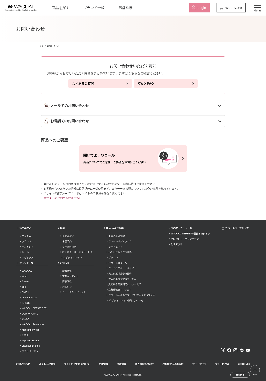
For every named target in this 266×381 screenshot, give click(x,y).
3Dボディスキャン (72, 257)
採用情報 (121, 364)
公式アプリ (176, 244)
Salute (25, 281)
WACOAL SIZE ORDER (34, 308)
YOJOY (26, 319)
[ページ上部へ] (255, 370)
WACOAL (27, 270)
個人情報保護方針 (144, 364)
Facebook (229, 350)
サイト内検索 (222, 364)
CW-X (25, 335)
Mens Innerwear (30, 330)
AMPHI (25, 292)
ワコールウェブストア (237, 228)
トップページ (42, 46)
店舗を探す (68, 236)
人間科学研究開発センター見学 (124, 284)
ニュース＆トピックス (74, 292)
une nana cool (29, 297)
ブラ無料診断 (69, 247)
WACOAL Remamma (33, 324)
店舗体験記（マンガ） (120, 289)
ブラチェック (115, 247)
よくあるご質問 (83, 83)
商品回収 (67, 281)
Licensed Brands (31, 345)
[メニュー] (257, 7)
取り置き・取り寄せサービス (77, 252)
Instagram (235, 350)
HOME (240, 374)
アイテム (26, 236)
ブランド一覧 (93, 8)
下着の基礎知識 (116, 236)
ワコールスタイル (117, 263)
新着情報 (67, 270)
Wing (24, 276)
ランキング (27, 247)
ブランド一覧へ (30, 351)
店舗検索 (126, 8)
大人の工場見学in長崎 (119, 273)
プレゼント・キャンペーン (185, 239)
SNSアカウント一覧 (181, 228)
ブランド (26, 241)
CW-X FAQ (146, 83)
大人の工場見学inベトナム (122, 279)
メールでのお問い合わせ (69, 105)
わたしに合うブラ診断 (120, 252)
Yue (24, 287)
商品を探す (60, 8)
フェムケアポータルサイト (122, 268)
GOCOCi (26, 303)
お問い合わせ (23, 364)
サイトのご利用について (77, 364)
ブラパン (113, 257)
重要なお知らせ (70, 276)
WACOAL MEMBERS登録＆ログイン (190, 233)
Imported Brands (30, 340)
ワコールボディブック (120, 241)
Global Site (244, 364)
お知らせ (64, 263)
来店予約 (67, 241)
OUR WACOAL (30, 313)
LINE (242, 350)
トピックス (27, 257)
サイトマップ (199, 364)
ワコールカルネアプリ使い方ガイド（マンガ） (133, 295)
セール (25, 252)
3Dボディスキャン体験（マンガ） (126, 300)
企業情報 (103, 364)
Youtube (248, 350)
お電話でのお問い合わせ (69, 121)
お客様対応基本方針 (172, 364)
